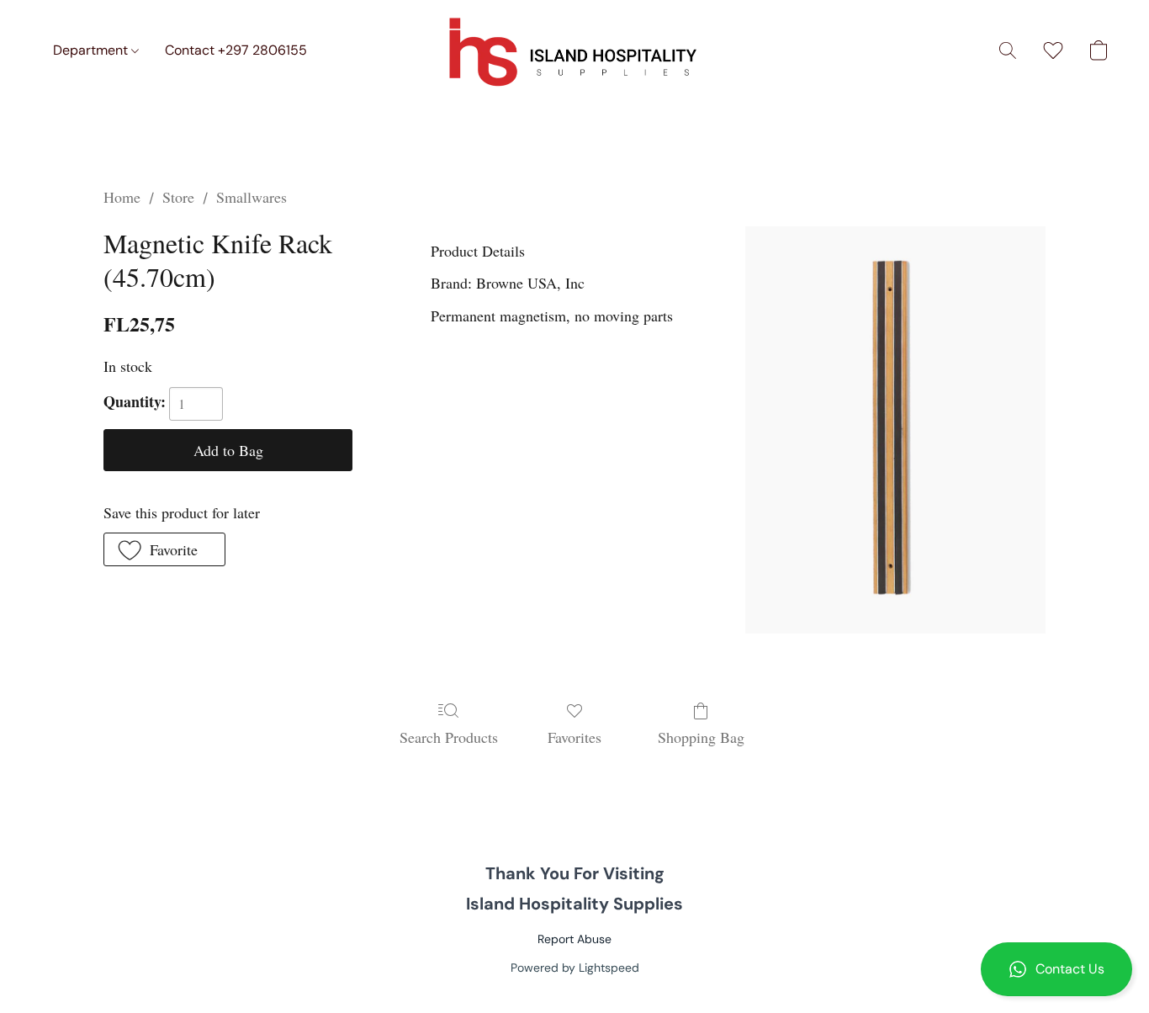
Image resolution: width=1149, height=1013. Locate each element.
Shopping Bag (701, 737)
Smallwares (251, 197)
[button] (1056, 969)
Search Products (449, 737)
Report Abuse (574, 939)
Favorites (574, 737)
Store (178, 197)
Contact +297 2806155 (236, 50)
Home (121, 197)
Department (92, 50)
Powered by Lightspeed (575, 967)
